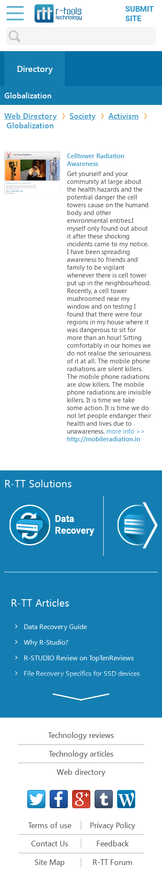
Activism (123, 116)
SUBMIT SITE (139, 13)
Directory (35, 68)
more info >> (125, 431)
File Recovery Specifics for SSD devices (82, 673)
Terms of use (49, 825)
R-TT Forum (112, 862)
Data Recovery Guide (55, 626)
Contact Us (49, 844)
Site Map (50, 862)
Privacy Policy (112, 825)
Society (82, 116)
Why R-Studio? (46, 641)
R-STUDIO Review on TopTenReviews (79, 657)
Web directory (81, 772)
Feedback (112, 844)
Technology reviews (81, 735)
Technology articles (81, 753)
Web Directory (30, 116)
